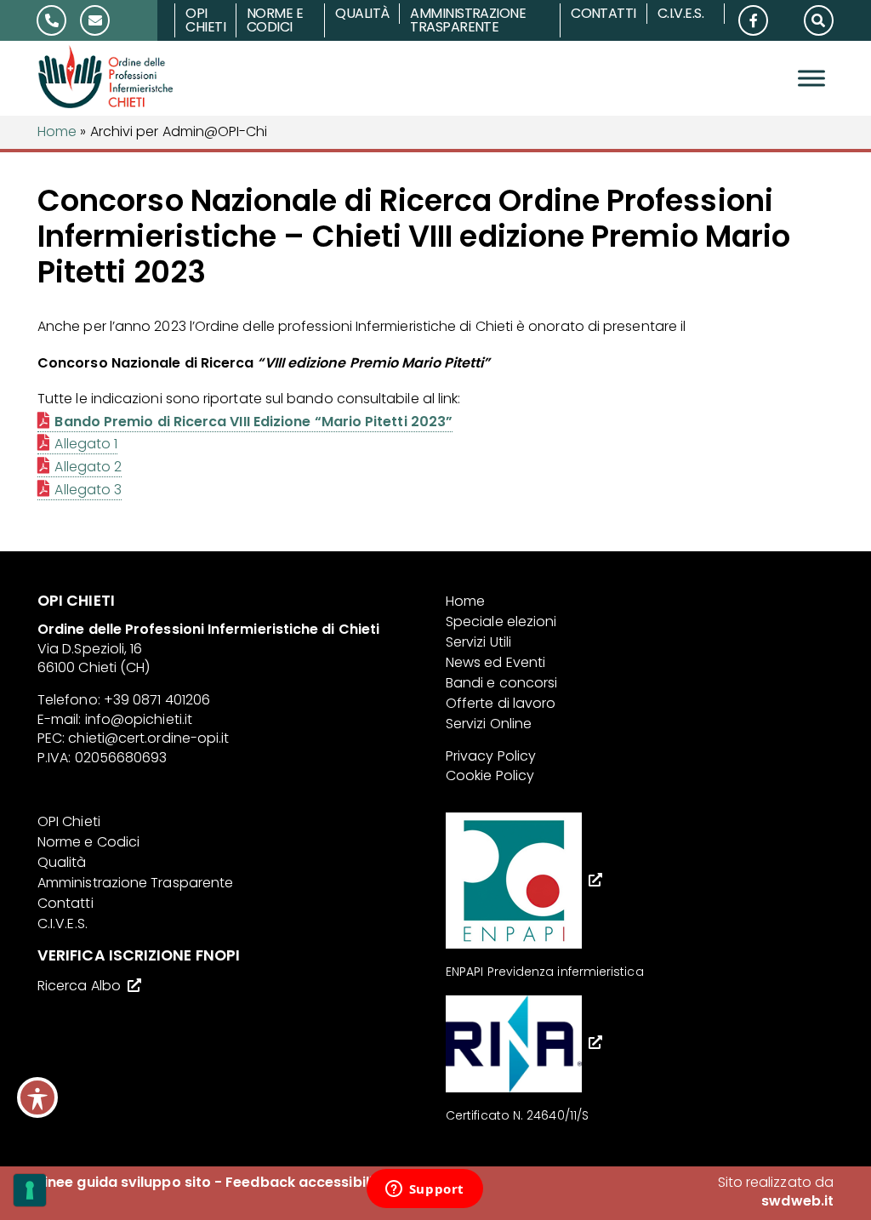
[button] (819, 19)
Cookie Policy (490, 775)
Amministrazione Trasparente (468, 20)
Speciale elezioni (501, 621)
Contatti (603, 13)
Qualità (362, 13)
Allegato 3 (88, 489)
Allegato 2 (88, 466)
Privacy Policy (491, 756)
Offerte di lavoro (500, 703)
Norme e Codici (275, 20)
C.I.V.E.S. (680, 13)
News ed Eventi (495, 662)
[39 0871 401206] (51, 20)
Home (57, 131)
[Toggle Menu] (811, 79)
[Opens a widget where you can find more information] (424, 1190)
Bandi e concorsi (501, 683)
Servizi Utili (478, 642)
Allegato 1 (85, 443)
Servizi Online (489, 723)
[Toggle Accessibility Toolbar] (37, 1097)
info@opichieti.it (138, 719)
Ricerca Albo (79, 985)
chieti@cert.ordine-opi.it (148, 738)
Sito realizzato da (776, 1191)
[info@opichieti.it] (105, 20)
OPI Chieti (205, 20)
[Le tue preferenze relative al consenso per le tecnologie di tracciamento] (30, 1190)
